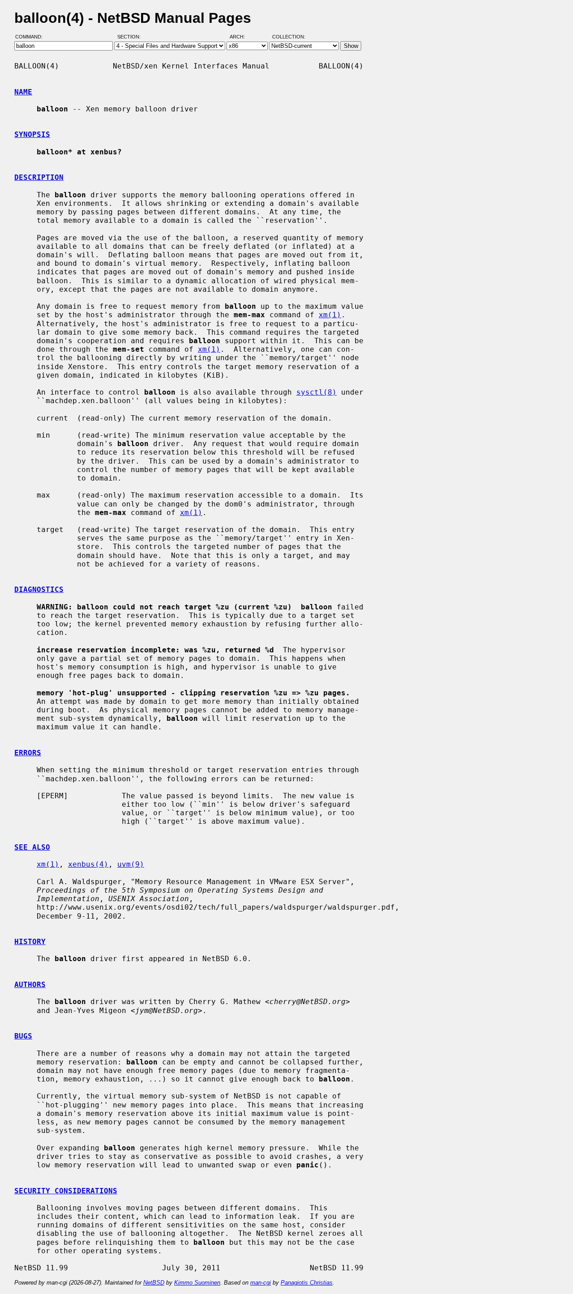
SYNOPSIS (32, 134)
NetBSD (153, 1282)
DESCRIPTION (39, 177)
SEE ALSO (32, 847)
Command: (31, 37)
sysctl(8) (316, 392)
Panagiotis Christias (307, 1282)
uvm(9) (130, 864)
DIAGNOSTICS (39, 589)
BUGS (23, 1036)
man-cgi (260, 1282)
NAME (23, 92)
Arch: (241, 37)
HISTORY (30, 941)
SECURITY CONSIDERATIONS (65, 1191)
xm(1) (330, 315)
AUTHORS (30, 984)
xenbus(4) (88, 864)
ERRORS (27, 753)
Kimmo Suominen (197, 1282)
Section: (131, 37)
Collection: (288, 37)
